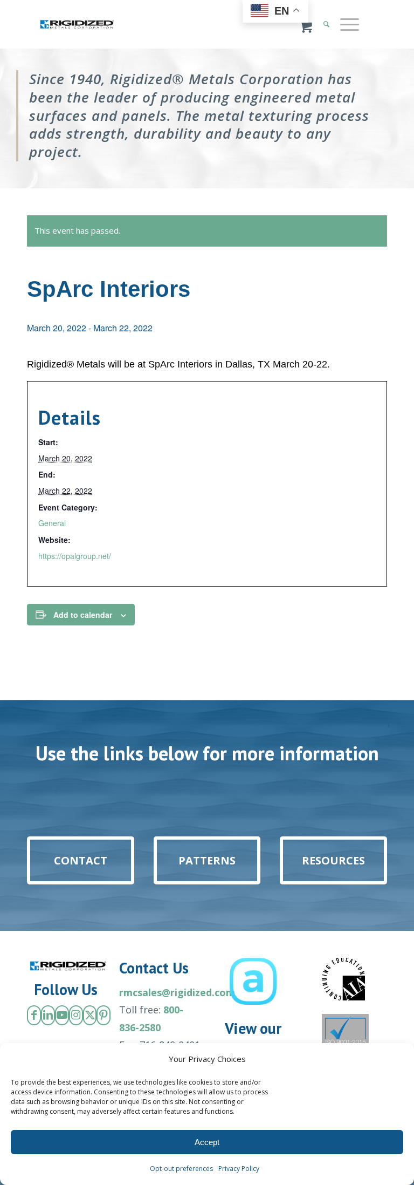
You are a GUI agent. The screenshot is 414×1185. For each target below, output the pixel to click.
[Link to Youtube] (62, 1015)
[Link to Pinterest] (103, 1015)
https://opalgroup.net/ (74, 555)
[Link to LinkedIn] (48, 1015)
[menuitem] (347, 24)
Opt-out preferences (181, 1168)
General (52, 522)
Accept (207, 1142)
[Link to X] (90, 1015)
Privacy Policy (238, 1168)
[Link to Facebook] (34, 1015)
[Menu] (344, 24)
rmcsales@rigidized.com (177, 992)
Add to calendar (82, 614)
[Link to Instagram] (75, 1015)
